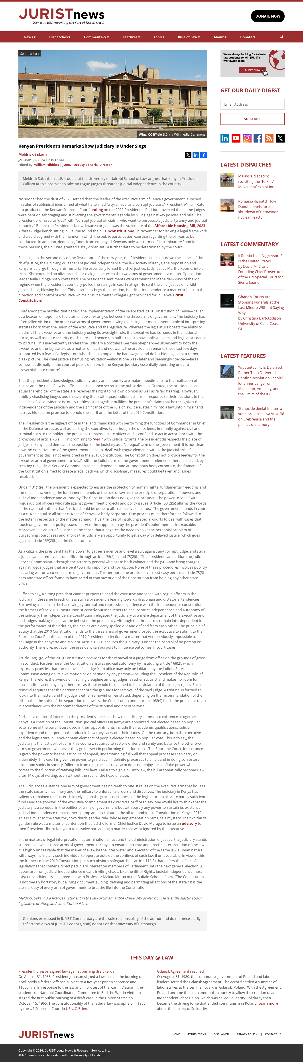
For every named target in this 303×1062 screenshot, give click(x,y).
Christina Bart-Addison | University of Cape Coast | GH (261, 323)
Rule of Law (189, 37)
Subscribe (252, 119)
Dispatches (59, 37)
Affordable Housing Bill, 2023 (179, 225)
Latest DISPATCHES (246, 164)
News (29, 37)
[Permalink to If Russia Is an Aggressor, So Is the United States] (227, 259)
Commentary (96, 37)
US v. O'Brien (76, 1008)
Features (131, 37)
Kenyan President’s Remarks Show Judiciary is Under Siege (82, 146)
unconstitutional (120, 231)
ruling (97, 209)
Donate (247, 37)
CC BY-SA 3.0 (157, 134)
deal (98, 439)
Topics (159, 37)
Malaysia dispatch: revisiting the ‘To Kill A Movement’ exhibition (256, 181)
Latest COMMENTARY (249, 244)
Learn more (268, 1003)
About (220, 37)
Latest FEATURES (243, 355)
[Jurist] (61, 16)
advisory (189, 823)
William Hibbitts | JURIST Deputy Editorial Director (73, 165)
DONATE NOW (268, 16)
